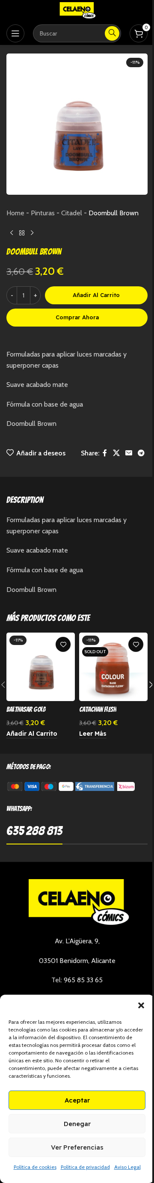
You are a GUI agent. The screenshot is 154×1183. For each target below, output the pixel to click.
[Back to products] (22, 233)
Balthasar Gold (26, 709)
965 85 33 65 (83, 980)
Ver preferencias (77, 1147)
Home (15, 213)
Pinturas (43, 213)
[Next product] (32, 233)
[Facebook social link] (105, 453)
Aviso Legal (127, 1167)
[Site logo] (77, 10)
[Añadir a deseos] (63, 644)
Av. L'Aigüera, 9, (77, 941)
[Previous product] (11, 233)
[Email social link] (128, 453)
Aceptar (77, 1100)
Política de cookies (35, 1167)
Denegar (77, 1124)
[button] (141, 1005)
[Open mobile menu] (15, 33)
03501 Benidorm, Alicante (77, 961)
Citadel (71, 213)
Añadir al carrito (96, 294)
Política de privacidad (85, 1167)
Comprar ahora (77, 317)
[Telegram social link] (141, 453)
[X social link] (116, 453)
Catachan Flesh (97, 709)
